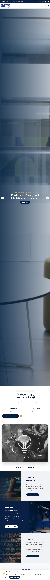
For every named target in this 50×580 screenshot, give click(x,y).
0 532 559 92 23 (5, 1)
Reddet (5, 577)
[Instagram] (40, 2)
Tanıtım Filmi (26, 416)
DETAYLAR (25, 202)
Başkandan (14, 411)
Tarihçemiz (37, 408)
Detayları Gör (32, 494)
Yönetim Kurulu (37, 411)
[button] (47, 198)
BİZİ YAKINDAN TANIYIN (10, 415)
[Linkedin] (45, 2)
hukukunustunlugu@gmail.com (17, 1)
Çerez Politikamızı (30, 574)
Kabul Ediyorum (14, 577)
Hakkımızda (14, 408)
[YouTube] (48, 2)
